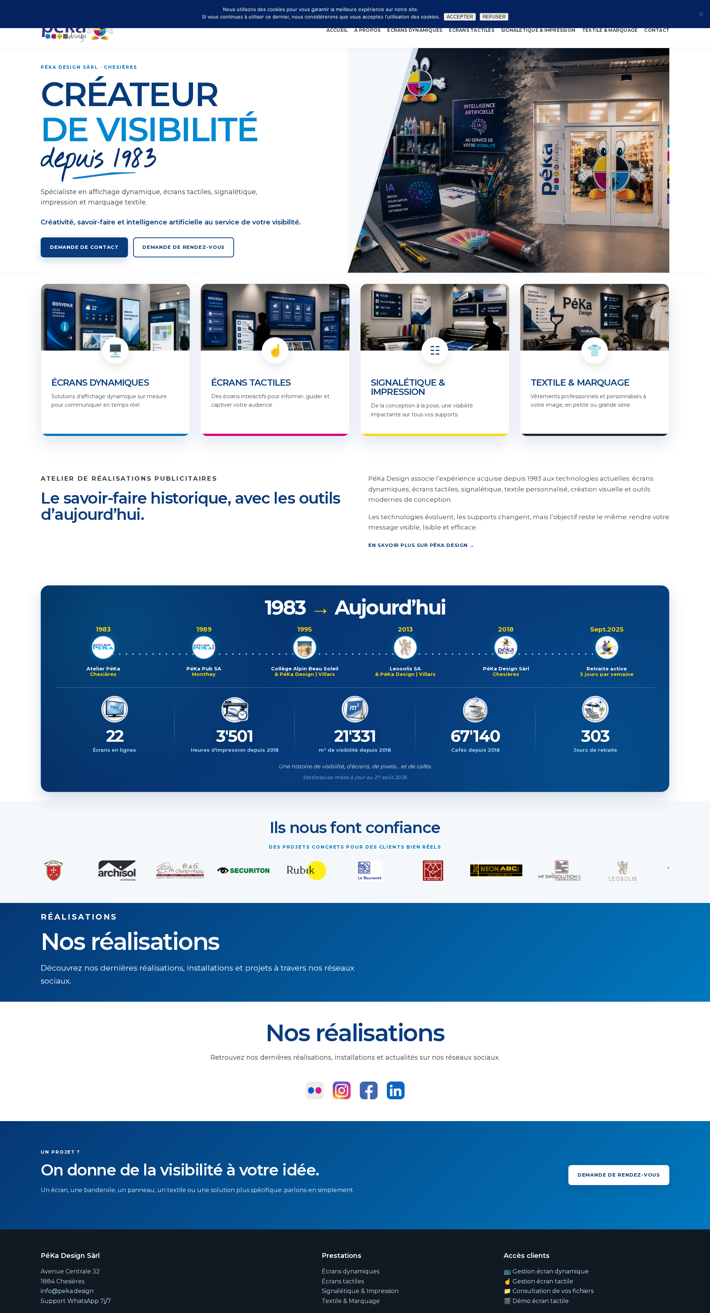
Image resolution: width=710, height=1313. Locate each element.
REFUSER (494, 17)
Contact (656, 30)
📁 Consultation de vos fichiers (549, 1291)
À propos (367, 30)
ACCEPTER (460, 17)
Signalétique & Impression (538, 30)
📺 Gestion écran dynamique (546, 1271)
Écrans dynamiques (414, 30)
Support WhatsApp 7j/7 (76, 1300)
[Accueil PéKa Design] (77, 30)
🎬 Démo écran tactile (536, 1300)
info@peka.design (67, 1291)
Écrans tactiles (471, 30)
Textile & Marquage (610, 30)
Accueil (337, 30)
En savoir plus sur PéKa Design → (421, 545)
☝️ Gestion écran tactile (538, 1281)
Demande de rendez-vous (183, 247)
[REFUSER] (700, 14)
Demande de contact (84, 247)
